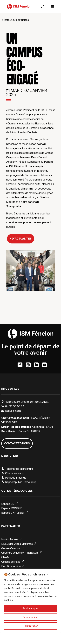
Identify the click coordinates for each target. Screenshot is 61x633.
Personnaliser (30, 617)
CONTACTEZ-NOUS (17, 443)
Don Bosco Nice (13, 566)
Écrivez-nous (13, 410)
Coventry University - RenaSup (21, 552)
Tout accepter (31, 608)
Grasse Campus (12, 548)
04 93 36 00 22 (14, 406)
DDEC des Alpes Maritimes (19, 543)
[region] (30, 601)
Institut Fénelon (12, 539)
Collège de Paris (12, 561)
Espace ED (9, 503)
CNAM (7, 557)
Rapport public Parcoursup (20, 482)
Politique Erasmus (15, 477)
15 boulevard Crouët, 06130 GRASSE (27, 401)
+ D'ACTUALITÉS (21, 238)
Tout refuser (30, 625)
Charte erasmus (14, 473)
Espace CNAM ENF (14, 512)
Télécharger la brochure (19, 468)
